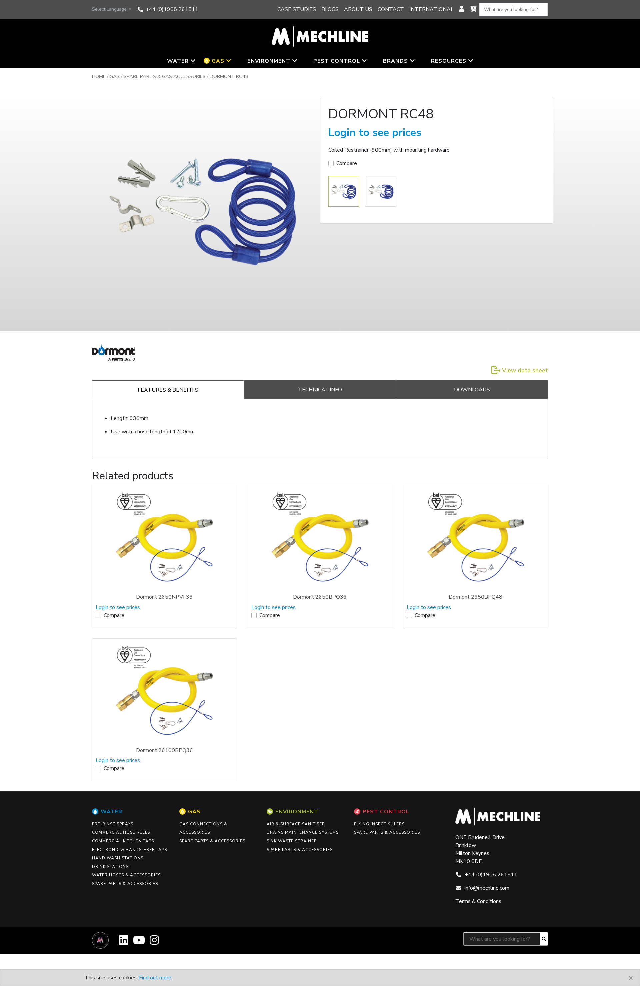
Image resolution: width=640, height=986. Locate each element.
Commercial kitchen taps (123, 841)
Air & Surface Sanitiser (296, 824)
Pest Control (386, 811)
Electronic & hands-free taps (129, 849)
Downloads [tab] (472, 389)
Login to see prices (374, 132)
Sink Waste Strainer (292, 841)
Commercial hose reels (121, 832)
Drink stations (110, 866)
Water (111, 811)
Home (99, 76)
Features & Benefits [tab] (168, 390)
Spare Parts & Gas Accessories (165, 76)
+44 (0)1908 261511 (172, 9)
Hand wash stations (117, 858)
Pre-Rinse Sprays (112, 824)
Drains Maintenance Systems (303, 832)
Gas (115, 76)
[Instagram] (154, 942)
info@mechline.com (487, 888)
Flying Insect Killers (379, 824)
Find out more (155, 977)
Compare (346, 163)
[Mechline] (320, 36)
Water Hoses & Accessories (126, 875)
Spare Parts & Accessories (125, 883)
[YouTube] (139, 942)
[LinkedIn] (123, 942)
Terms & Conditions (478, 901)
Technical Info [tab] (320, 389)
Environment (296, 811)
